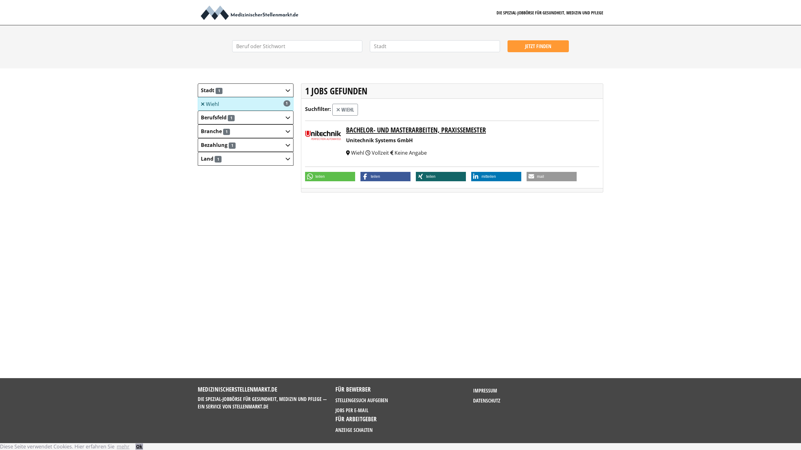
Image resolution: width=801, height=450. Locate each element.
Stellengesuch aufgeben (361, 400)
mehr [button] (123, 446)
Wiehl (246, 104)
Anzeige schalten (354, 430)
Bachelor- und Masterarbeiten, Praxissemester (416, 130)
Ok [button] (139, 446)
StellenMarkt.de (250, 406)
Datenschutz (486, 400)
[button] (245, 90)
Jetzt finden (538, 46)
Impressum (485, 390)
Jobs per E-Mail (351, 410)
